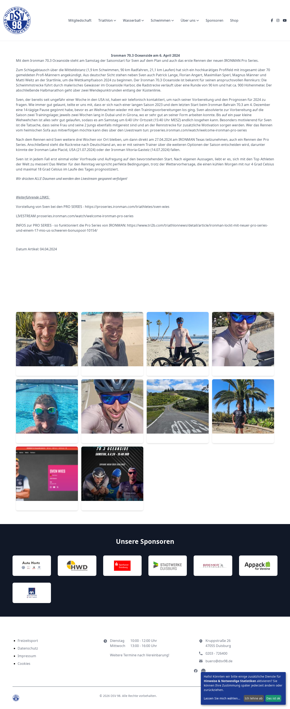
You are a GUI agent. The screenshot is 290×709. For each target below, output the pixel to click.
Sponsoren (214, 20)
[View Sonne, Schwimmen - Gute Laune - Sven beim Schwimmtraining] (47, 411)
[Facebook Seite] (196, 671)
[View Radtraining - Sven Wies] (178, 344)
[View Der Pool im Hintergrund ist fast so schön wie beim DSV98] (112, 344)
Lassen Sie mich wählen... (222, 698)
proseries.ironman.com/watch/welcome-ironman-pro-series (198, 130)
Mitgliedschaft (80, 20)
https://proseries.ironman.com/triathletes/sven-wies (127, 206)
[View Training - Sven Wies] (243, 411)
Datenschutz (28, 648)
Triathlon (105, 20)
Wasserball (132, 20)
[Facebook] (272, 20)
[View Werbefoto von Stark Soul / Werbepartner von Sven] (112, 479)
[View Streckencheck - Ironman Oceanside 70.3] (112, 411)
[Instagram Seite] (203, 671)
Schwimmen (160, 20)
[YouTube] (285, 20)
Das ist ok (273, 698)
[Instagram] (277, 20)
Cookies (24, 663)
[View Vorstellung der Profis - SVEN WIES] (47, 479)
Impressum (27, 656)
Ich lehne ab (254, 698)
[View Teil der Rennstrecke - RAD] (178, 411)
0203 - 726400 (216, 653)
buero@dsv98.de (219, 661)
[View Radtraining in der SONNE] (243, 344)
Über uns (188, 20)
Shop (234, 20)
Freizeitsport (28, 640)
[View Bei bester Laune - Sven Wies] (47, 344)
